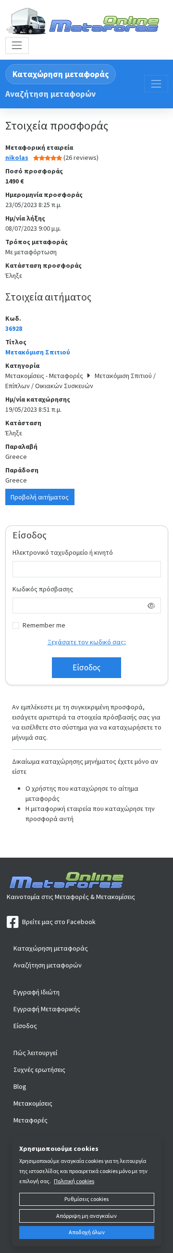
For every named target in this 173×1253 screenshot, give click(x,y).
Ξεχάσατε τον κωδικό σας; (87, 642)
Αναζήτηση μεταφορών (50, 94)
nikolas (16, 157)
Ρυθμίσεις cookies (86, 1198)
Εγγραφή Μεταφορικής (46, 1009)
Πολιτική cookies (74, 1181)
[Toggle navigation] (17, 45)
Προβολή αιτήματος (40, 497)
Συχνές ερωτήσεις (39, 1069)
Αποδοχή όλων (87, 1232)
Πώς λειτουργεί (35, 1052)
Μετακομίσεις (32, 1103)
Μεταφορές (30, 1120)
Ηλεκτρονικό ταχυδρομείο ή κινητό (62, 552)
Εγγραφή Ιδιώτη (36, 992)
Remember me (44, 625)
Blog (19, 1086)
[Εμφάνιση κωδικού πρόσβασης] (151, 606)
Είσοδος (25, 1025)
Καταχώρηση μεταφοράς (60, 74)
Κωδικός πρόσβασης (42, 589)
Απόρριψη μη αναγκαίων (86, 1215)
